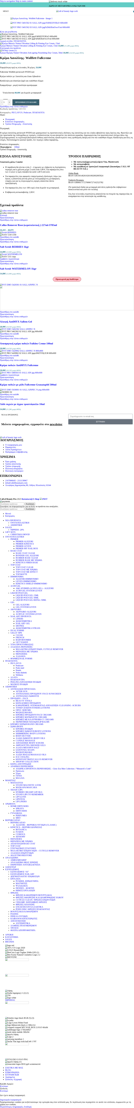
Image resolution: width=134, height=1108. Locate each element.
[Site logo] (67, 11)
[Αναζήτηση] (131, 11)
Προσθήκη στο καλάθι (25, 102)
